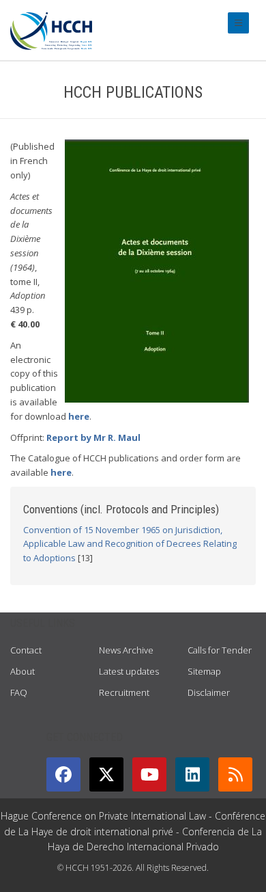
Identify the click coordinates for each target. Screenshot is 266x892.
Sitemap (204, 671)
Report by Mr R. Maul (93, 437)
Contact (26, 650)
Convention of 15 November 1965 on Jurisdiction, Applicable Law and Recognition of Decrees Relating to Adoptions (130, 544)
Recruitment (124, 692)
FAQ (18, 692)
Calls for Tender (220, 650)
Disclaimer (209, 692)
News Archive (126, 650)
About (22, 671)
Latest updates (129, 671)
